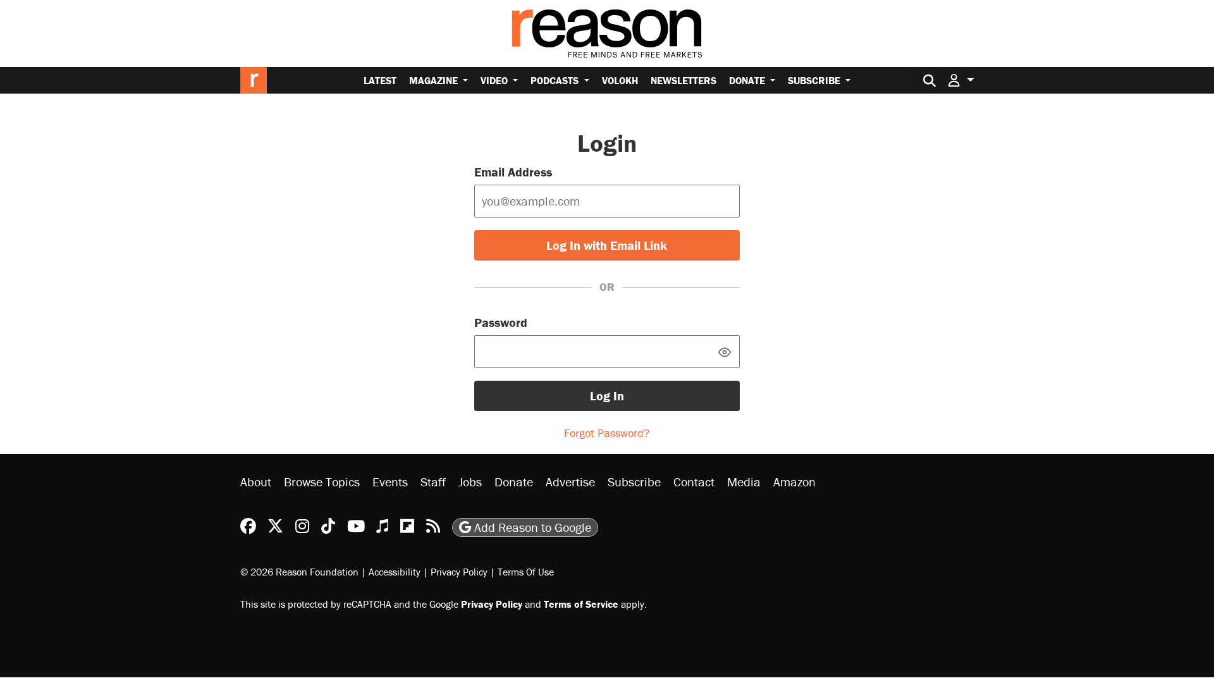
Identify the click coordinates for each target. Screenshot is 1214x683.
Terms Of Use (526, 571)
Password (500, 322)
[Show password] (724, 351)
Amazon (794, 481)
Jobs (470, 481)
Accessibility (394, 571)
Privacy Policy (459, 571)
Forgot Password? (606, 433)
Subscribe (815, 80)
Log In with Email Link (606, 245)
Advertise (570, 481)
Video (495, 80)
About (255, 481)
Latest (380, 80)
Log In (607, 395)
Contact (693, 481)
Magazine (434, 80)
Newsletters (683, 80)
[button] (961, 80)
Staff (433, 481)
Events (390, 481)
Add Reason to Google (531, 527)
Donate (748, 80)
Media (744, 481)
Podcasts (555, 80)
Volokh (620, 80)
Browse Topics (322, 481)
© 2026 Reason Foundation (299, 571)
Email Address (513, 172)
